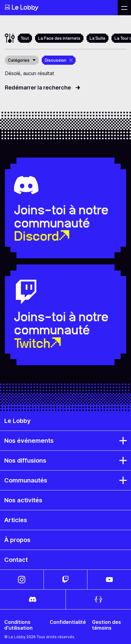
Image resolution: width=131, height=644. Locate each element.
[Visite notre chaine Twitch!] (65, 579)
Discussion (55, 60)
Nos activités (23, 500)
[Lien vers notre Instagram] (22, 579)
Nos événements (29, 440)
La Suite (97, 38)
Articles (15, 520)
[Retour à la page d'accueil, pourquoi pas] (59, 7)
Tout (25, 38)
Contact (16, 559)
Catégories (19, 60)
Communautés (25, 480)
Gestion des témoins (106, 625)
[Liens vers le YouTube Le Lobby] (109, 579)
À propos (17, 540)
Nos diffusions (25, 460)
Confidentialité (68, 622)
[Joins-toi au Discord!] (33, 599)
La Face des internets (59, 38)
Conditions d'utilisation (18, 625)
